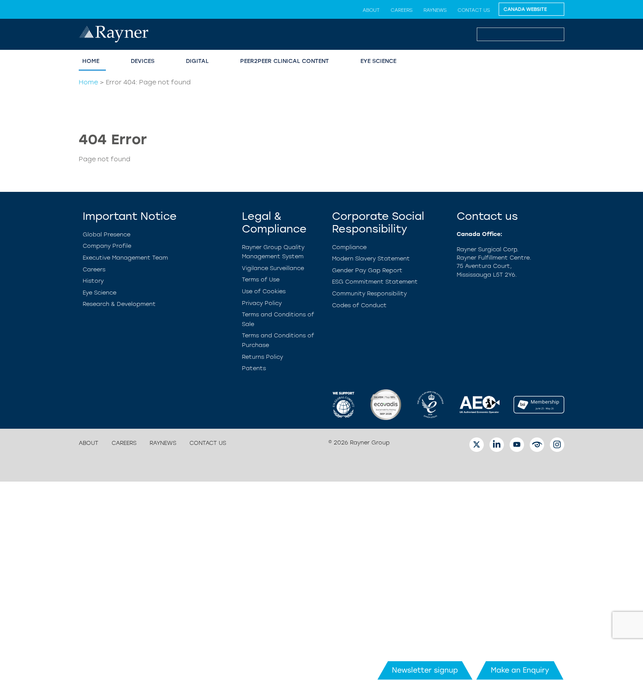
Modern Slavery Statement (371, 258)
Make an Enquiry (520, 670)
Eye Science (378, 61)
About (371, 10)
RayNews (435, 10)
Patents (254, 368)
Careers (401, 10)
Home (90, 61)
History (93, 281)
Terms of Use (261, 279)
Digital (197, 61)
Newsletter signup (425, 670)
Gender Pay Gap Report (367, 270)
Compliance (349, 247)
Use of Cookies (264, 291)
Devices (142, 61)
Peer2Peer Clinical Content (284, 61)
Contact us (474, 10)
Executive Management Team (125, 257)
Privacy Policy (262, 303)
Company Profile (107, 246)
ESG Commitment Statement (375, 281)
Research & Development (119, 304)
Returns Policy (262, 357)
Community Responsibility (369, 293)
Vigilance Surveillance (273, 268)
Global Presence (106, 234)
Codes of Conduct (359, 305)
